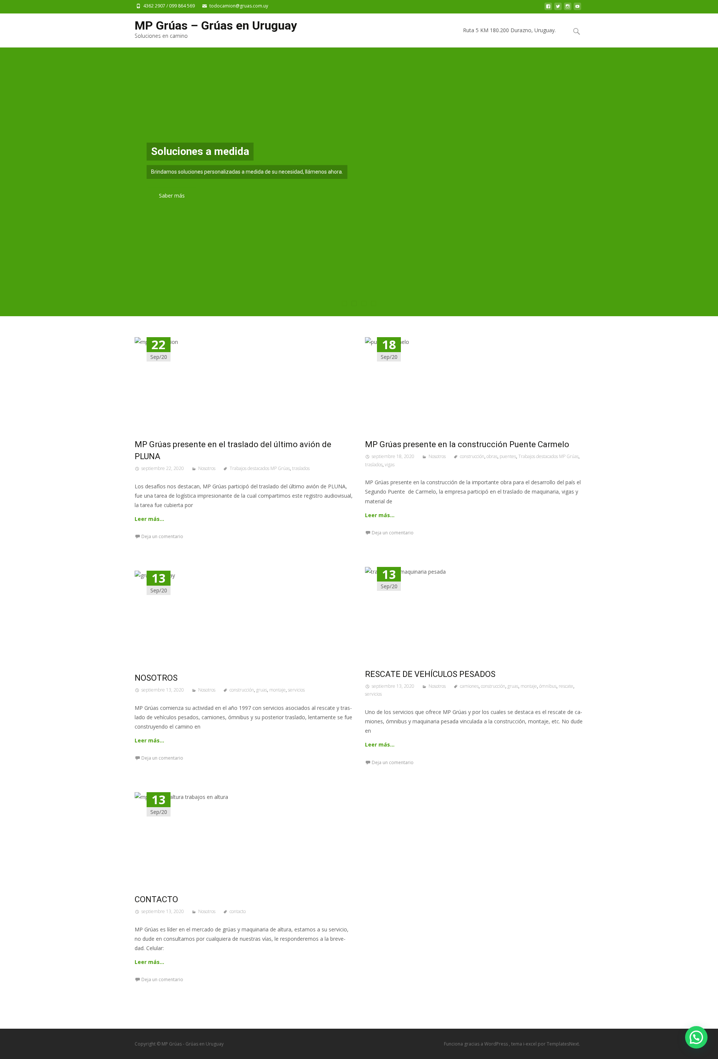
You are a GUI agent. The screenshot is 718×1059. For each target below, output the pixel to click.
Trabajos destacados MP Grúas (260, 468)
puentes (508, 456)
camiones (469, 686)
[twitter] (558, 8)
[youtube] (577, 8)
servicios (373, 694)
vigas (390, 464)
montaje (529, 686)
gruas (512, 686)
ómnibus (547, 686)
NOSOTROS (156, 678)
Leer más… (149, 518)
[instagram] (567, 8)
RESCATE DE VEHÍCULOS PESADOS (430, 674)
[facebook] (548, 8)
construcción (472, 456)
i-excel (530, 1044)
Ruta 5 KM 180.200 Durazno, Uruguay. (509, 30)
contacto (238, 911)
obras (492, 456)
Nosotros (206, 468)
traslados (301, 468)
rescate (566, 686)
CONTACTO (156, 899)
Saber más (172, 195)
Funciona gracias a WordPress (476, 1044)
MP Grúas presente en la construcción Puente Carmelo (467, 444)
